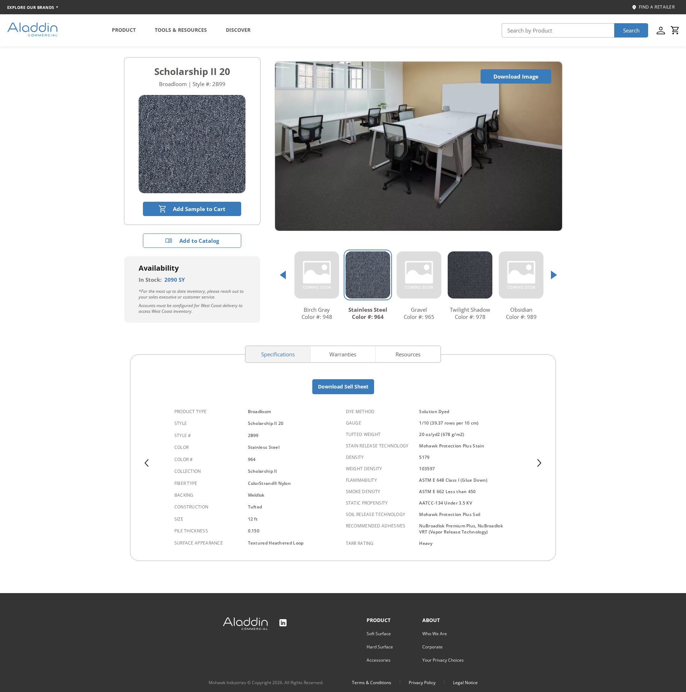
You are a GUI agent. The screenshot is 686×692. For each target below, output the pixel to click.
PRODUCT (124, 29)
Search (631, 30)
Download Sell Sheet (343, 386)
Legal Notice (465, 683)
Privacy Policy (422, 683)
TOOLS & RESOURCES (181, 29)
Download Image (515, 76)
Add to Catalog (199, 240)
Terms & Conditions (371, 683)
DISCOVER (238, 29)
